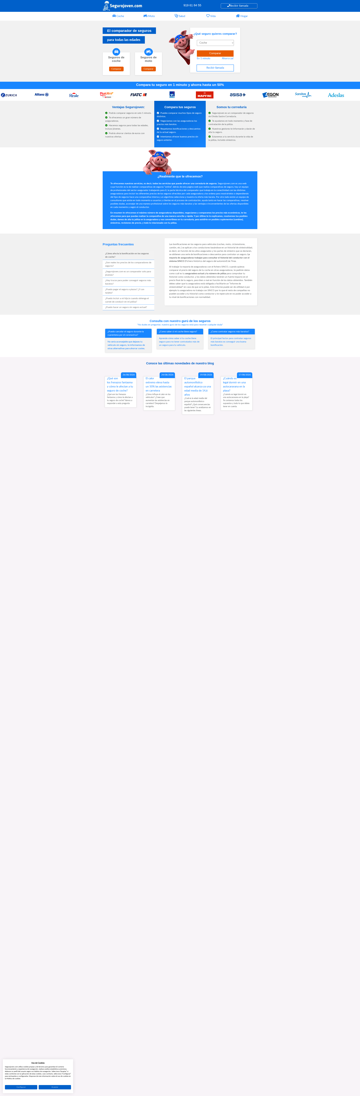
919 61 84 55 (192, 5)
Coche (120, 16)
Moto (151, 16)
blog (211, 363)
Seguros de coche (116, 59)
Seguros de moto (148, 59)
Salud (181, 16)
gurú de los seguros (196, 321)
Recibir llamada (239, 5)
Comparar (116, 69)
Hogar (244, 16)
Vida (213, 16)
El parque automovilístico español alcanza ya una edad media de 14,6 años (197, 386)
